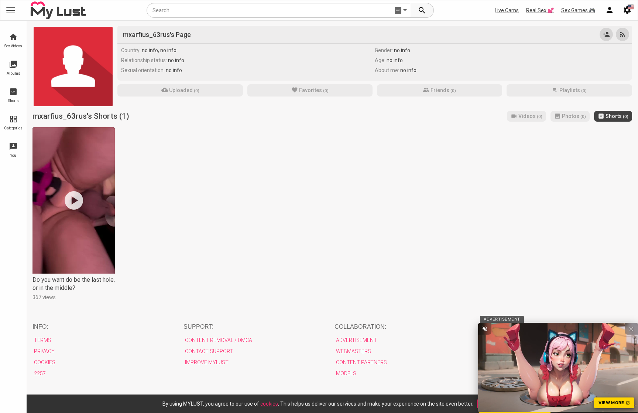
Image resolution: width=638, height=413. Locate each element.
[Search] (422, 10)
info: (40, 327)
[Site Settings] (627, 10)
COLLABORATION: (360, 327)
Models (346, 373)
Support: (198, 327)
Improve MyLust (207, 362)
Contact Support (209, 351)
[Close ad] (631, 329)
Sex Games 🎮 (578, 10)
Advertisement (356, 340)
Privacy (44, 351)
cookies (269, 404)
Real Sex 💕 (540, 10)
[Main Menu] (10, 10)
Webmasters (353, 351)
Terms (42, 340)
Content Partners (361, 362)
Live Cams (507, 10)
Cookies (44, 362)
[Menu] (609, 10)
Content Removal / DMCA (218, 340)
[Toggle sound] (484, 329)
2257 (40, 373)
